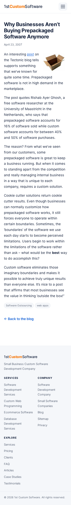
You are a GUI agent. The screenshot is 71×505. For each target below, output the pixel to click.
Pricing (8, 451)
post (30, 54)
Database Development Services (12, 423)
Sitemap (43, 419)
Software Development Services (12, 389)
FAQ (7, 464)
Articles (9, 470)
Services (9, 444)
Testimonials (12, 483)
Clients (8, 457)
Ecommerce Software (18, 412)
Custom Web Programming (13, 403)
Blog (41, 412)
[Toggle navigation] (63, 6)
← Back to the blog (19, 319)
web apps (43, 305)
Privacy (42, 425)
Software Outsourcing (19, 305)
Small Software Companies (48, 403)
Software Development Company (46, 389)
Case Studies (12, 477)
